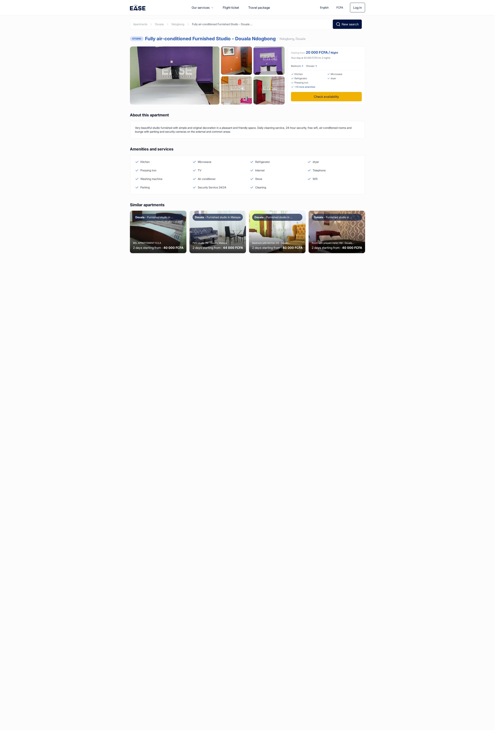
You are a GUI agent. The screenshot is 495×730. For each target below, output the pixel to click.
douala (159, 24)
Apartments (140, 24)
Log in (357, 7)
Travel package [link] (259, 7)
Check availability (326, 97)
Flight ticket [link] (231, 7)
